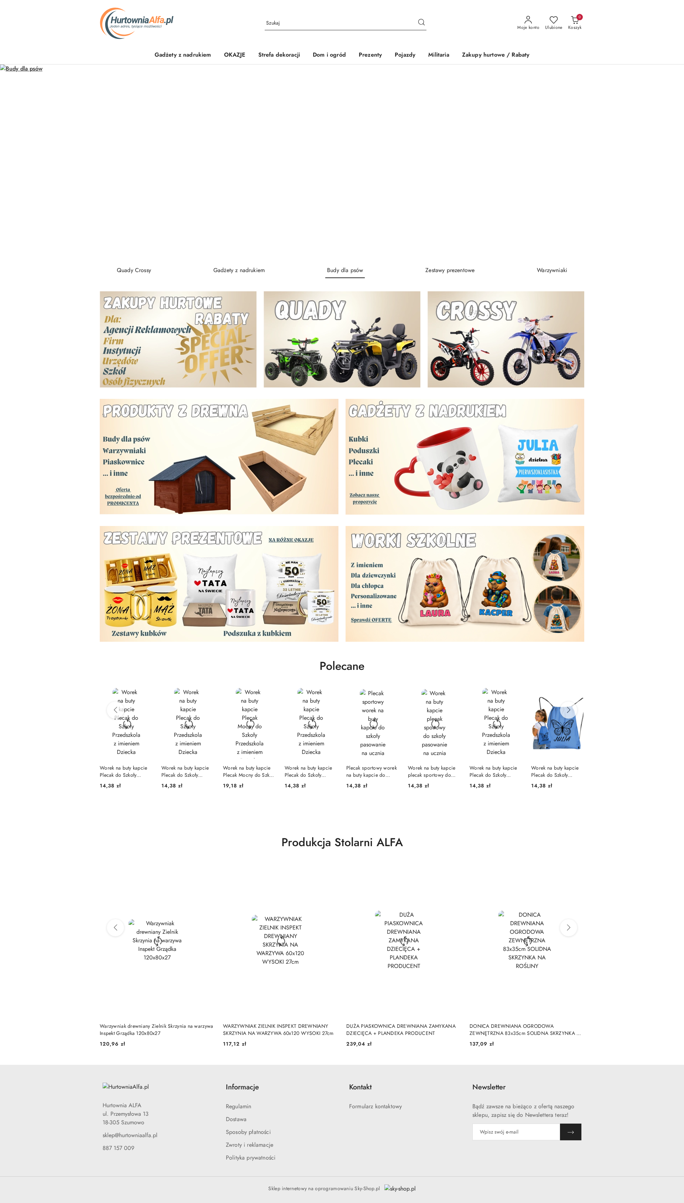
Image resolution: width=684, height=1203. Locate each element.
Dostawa (236, 1119)
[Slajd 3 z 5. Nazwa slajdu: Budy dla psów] (342, 162)
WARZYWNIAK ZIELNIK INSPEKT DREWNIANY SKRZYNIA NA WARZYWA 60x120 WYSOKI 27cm (155, 1029)
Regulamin (238, 1106)
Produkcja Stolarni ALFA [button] (342, 842)
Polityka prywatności (250, 1157)
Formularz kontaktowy (375, 1106)
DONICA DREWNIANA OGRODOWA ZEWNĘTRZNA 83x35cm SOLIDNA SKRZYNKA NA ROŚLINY (403, 1029)
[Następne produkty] (568, 710)
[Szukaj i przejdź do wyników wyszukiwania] (421, 23)
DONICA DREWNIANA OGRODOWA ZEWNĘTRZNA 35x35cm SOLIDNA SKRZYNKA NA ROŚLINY (527, 1029)
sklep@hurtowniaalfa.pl (130, 1135)
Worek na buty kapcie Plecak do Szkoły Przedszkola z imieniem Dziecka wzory (125, 771)
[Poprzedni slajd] (15, 162)
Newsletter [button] (489, 1087)
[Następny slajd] (668, 162)
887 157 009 (118, 1148)
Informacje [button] (242, 1087)
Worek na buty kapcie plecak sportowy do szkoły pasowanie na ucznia (370, 771)
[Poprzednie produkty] (115, 710)
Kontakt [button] (360, 1087)
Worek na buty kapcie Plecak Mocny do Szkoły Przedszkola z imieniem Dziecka (187, 771)
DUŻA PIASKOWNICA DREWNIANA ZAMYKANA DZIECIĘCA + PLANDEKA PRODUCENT (277, 1029)
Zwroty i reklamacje (249, 1145)
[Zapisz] (570, 1132)
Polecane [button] (342, 666)
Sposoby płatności (248, 1132)
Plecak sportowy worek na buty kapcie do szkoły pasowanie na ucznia (310, 771)
